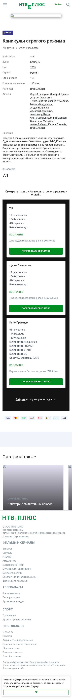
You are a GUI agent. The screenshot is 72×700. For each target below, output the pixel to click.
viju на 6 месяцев (20, 265)
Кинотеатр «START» (13, 564)
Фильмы (7, 548)
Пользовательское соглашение (20, 644)
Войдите (20, 399)
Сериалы (7, 552)
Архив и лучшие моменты (17, 619)
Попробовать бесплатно (36, 251)
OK (36, 692)
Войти (58, 4)
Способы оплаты (12, 656)
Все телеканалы (11, 593)
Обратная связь (21, 537)
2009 (33, 67)
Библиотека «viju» (12, 573)
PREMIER (7, 556)
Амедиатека (9, 560)
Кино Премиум (18, 322)
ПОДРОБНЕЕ (16, 234)
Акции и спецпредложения (18, 640)
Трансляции (9, 615)
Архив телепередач (13, 601)
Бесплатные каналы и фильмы (19, 577)
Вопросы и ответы (13, 652)
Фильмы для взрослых (15, 581)
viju (11, 208)
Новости (7, 636)
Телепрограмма (11, 597)
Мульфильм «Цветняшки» (17, 568)
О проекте (7, 537)
